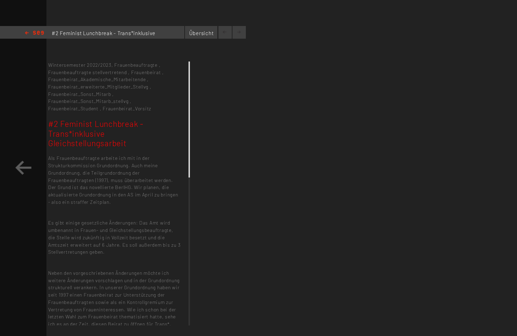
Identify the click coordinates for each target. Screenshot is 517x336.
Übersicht (201, 33)
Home (34, 33)
